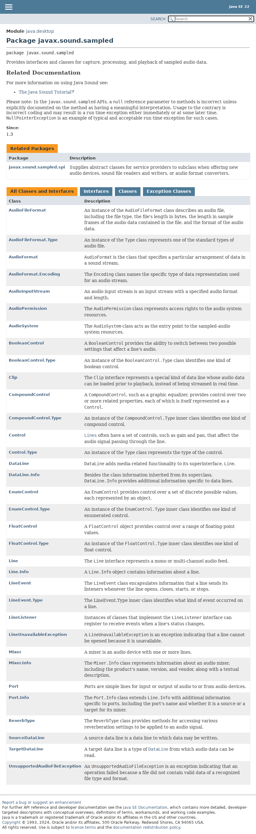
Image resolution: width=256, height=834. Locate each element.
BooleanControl (26, 343)
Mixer (15, 652)
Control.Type (23, 452)
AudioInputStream (29, 291)
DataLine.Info (24, 474)
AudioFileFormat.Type (33, 239)
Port (13, 686)
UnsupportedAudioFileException (45, 766)
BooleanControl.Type (32, 360)
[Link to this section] (84, 72)
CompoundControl (29, 394)
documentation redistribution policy (146, 827)
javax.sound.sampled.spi (37, 167)
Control (17, 435)
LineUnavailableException (38, 634)
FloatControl (23, 526)
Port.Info (19, 697)
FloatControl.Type (29, 543)
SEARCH (157, 19)
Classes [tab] (128, 191)
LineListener (23, 617)
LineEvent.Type (26, 600)
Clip (13, 377)
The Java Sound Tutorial (45, 92)
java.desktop (40, 31)
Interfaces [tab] (96, 191)
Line (13, 560)
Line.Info (19, 571)
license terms (83, 827)
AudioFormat (23, 257)
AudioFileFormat (27, 210)
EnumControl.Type (29, 509)
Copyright (11, 822)
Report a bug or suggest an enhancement (41, 802)
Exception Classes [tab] (169, 191)
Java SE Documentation (145, 807)
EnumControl (23, 492)
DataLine (19, 463)
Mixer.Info (20, 663)
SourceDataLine (27, 737)
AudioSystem (23, 326)
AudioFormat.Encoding (34, 274)
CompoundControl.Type (35, 418)
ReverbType (22, 720)
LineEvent (20, 583)
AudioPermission (28, 308)
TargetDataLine (26, 749)
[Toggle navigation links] (8, 7)
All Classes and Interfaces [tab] (42, 191)
